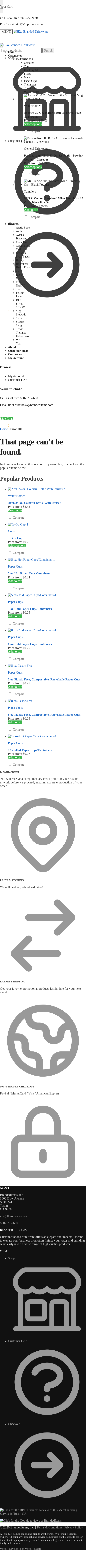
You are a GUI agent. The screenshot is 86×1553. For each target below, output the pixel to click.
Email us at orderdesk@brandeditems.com (26, 405)
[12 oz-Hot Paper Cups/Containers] (47, 736)
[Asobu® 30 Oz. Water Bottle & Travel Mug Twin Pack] (55, 97)
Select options (33, 124)
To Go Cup (15, 538)
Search (48, 50)
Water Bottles (32, 105)
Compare (34, 131)
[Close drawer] (1, 10)
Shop (11, 1258)
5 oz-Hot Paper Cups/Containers (29, 573)
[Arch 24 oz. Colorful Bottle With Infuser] (47, 489)
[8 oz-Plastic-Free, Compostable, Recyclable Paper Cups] (47, 701)
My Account (16, 376)
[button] (4, 309)
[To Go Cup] (47, 524)
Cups (11, 531)
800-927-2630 (9, 1223)
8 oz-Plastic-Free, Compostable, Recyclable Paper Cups (44, 714)
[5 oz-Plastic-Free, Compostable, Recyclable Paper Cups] (47, 666)
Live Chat (6, 418)
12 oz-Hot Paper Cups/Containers (30, 750)
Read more (15, 510)
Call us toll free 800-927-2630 (19, 18)
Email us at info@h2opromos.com (21, 24)
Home (4, 429)
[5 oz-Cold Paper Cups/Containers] (47, 595)
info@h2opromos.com (14, 1216)
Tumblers (30, 191)
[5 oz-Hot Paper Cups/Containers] (47, 560)
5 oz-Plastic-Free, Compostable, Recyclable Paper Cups (44, 679)
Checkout (14, 223)
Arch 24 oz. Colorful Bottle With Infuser (34, 502)
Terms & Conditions (49, 1527)
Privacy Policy (73, 1527)
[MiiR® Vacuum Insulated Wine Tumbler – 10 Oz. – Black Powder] (55, 183)
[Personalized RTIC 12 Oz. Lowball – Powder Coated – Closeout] (55, 140)
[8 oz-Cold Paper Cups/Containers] (47, 630)
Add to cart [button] (31, 209)
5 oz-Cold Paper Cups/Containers (30, 608)
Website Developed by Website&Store (20, 1548)
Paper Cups (15, 566)
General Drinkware (36, 148)
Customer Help (17, 379)
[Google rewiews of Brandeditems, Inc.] (31, 1520)
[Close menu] (1, 2)
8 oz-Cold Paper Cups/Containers (30, 644)
